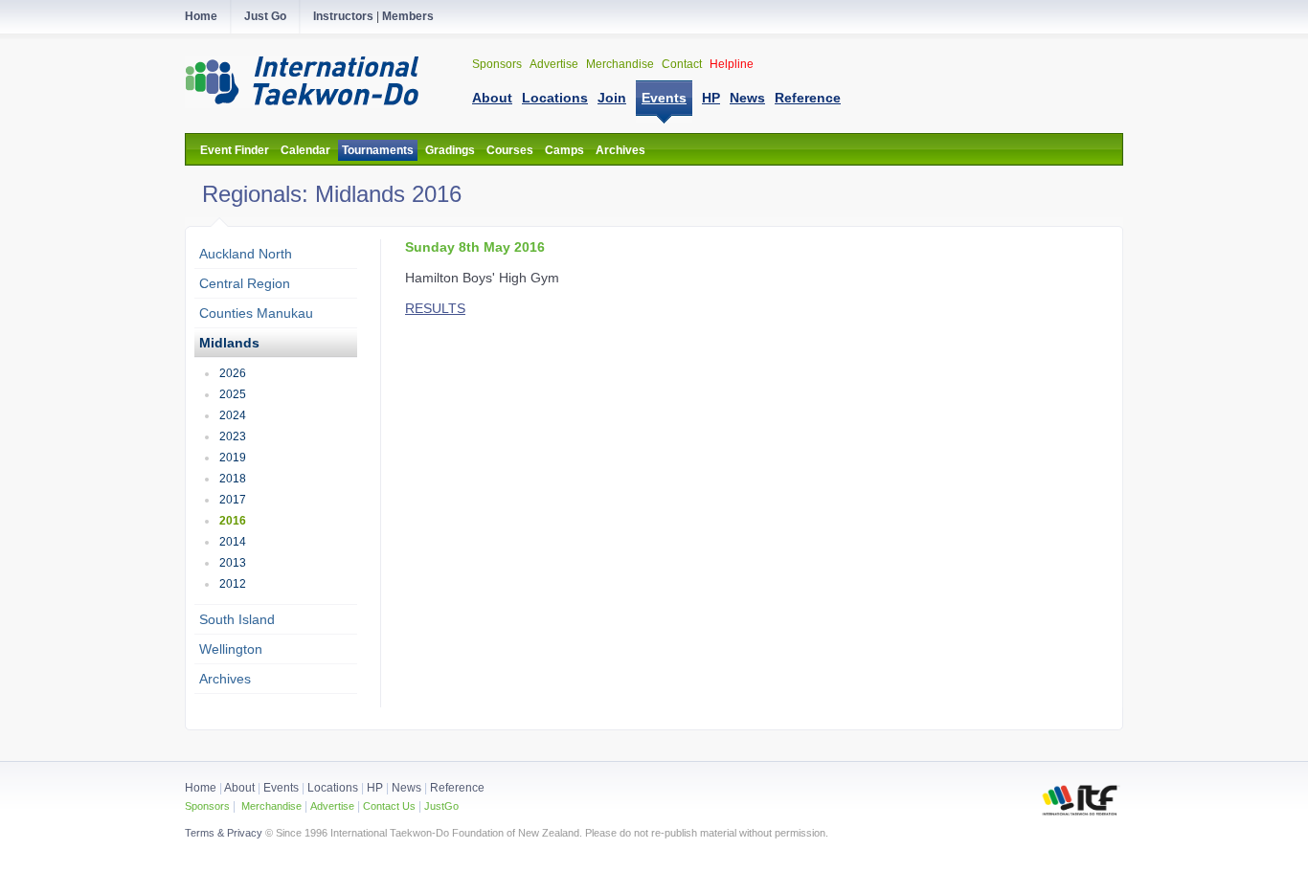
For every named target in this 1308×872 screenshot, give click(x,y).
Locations (332, 787)
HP (375, 787)
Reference (457, 787)
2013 (232, 563)
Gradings (450, 150)
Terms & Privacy (223, 832)
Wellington (230, 649)
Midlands (229, 342)
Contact (683, 64)
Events (279, 787)
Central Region (244, 283)
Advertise (555, 64)
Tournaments (378, 150)
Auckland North (245, 253)
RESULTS (435, 308)
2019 (232, 457)
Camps (564, 150)
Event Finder (234, 150)
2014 (232, 541)
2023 (232, 436)
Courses (509, 150)
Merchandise (621, 64)
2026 (232, 373)
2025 (232, 394)
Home (200, 787)
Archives (620, 150)
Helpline (732, 64)
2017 (232, 499)
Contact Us (388, 806)
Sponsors (498, 64)
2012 (232, 584)
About (241, 787)
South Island (237, 619)
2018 (232, 478)
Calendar (305, 150)
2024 (232, 415)
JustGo (441, 806)
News (406, 787)
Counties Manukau (256, 313)
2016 (232, 520)
